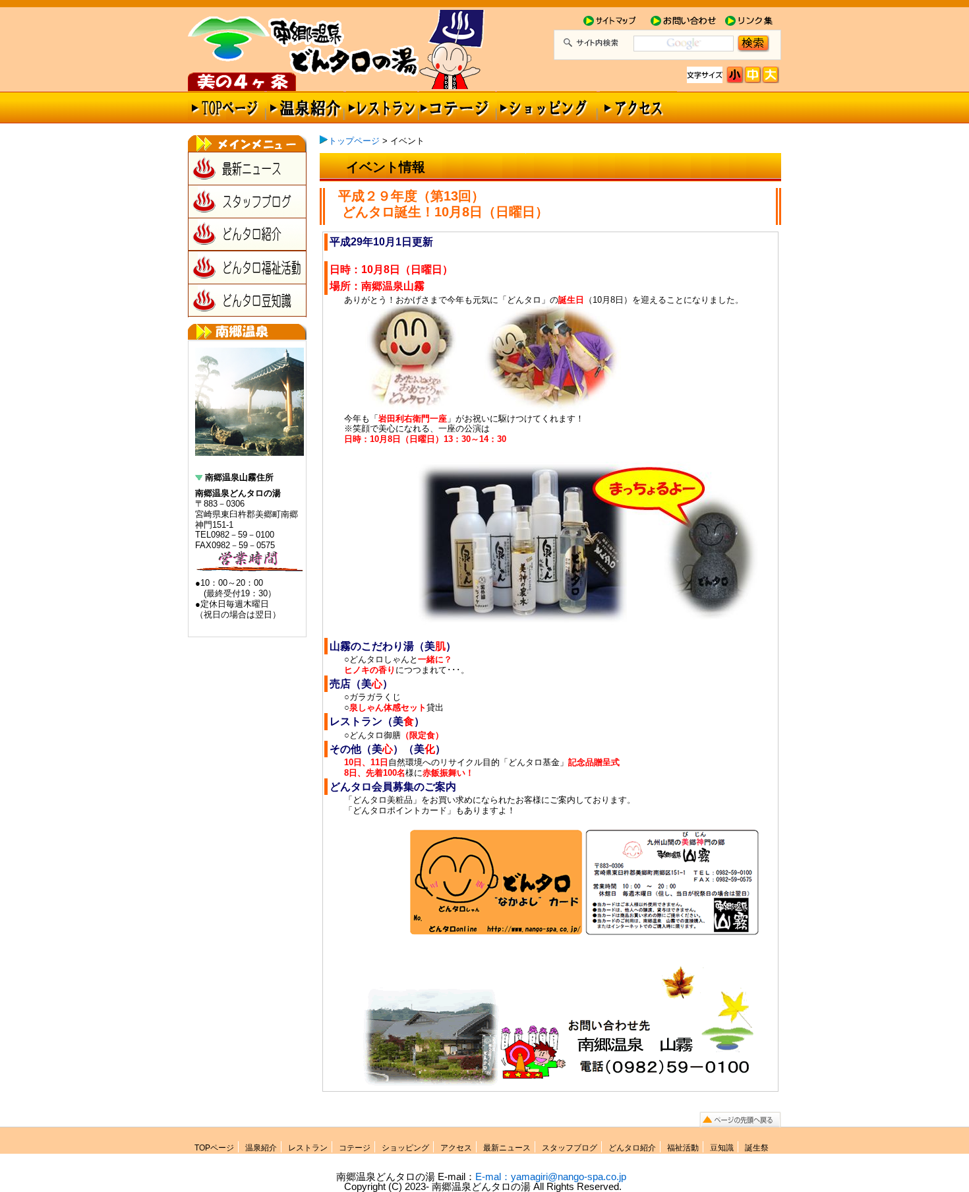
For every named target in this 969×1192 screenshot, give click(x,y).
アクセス (632, 105)
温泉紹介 (304, 105)
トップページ (227, 105)
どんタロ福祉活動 (247, 267)
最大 (771, 75)
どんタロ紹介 (247, 234)
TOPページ (214, 1147)
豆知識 (722, 1147)
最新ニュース (247, 168)
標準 (735, 75)
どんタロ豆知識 (247, 300)
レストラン (382, 105)
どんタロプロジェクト (243, 78)
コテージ (354, 1147)
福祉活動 (683, 1147)
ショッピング (543, 105)
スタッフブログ (247, 201)
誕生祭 (757, 1147)
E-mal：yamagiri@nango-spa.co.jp (550, 1176)
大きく (753, 75)
